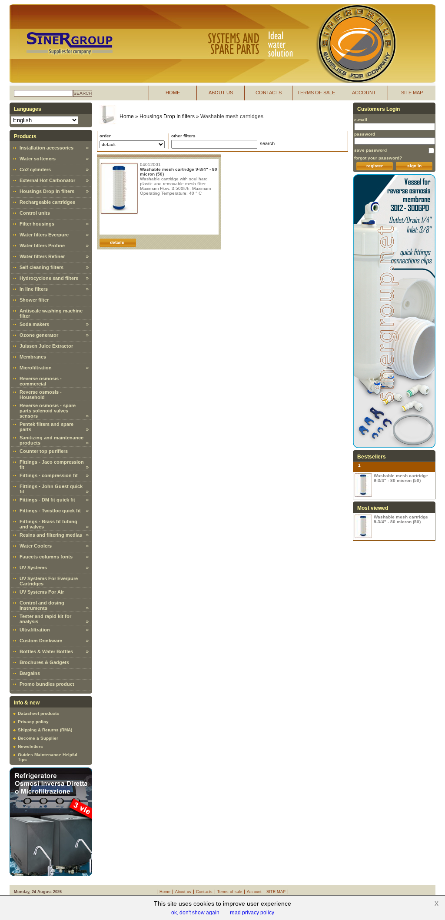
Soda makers (34, 324)
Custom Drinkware (41, 640)
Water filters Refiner (42, 256)
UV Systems (33, 567)
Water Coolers (36, 545)
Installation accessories (46, 147)
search (82, 93)
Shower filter (34, 299)
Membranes (33, 356)
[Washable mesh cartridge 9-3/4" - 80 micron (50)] (363, 485)
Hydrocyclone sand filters (49, 278)
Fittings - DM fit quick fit (47, 499)
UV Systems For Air (42, 592)
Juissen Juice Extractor (46, 346)
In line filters (34, 289)
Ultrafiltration (35, 629)
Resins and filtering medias (51, 535)
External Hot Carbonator (47, 180)
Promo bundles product (47, 684)
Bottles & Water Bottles (46, 651)
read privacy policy (252, 913)
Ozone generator (39, 335)
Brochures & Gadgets (44, 662)
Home (127, 116)
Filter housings (37, 223)
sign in (414, 165)
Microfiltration (36, 367)
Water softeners (38, 158)
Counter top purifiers (44, 451)
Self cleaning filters (41, 267)
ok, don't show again (195, 913)
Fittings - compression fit (49, 475)
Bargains (30, 673)
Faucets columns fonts (46, 556)
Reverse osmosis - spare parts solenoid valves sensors (48, 410)
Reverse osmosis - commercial (41, 381)
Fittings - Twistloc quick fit (50, 510)
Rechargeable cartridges (47, 202)
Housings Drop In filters (47, 191)
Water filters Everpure (44, 234)
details (117, 242)
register (374, 165)
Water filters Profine (42, 245)
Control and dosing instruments (42, 605)
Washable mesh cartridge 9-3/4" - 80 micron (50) (401, 478)
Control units (35, 213)
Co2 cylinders (35, 169)
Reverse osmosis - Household (41, 394)
